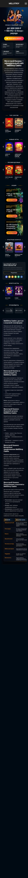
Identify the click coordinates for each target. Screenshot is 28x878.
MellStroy (14, 3)
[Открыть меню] (26, 3)
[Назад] (3, 122)
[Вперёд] (24, 122)
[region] (14, 126)
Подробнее (14, 272)
